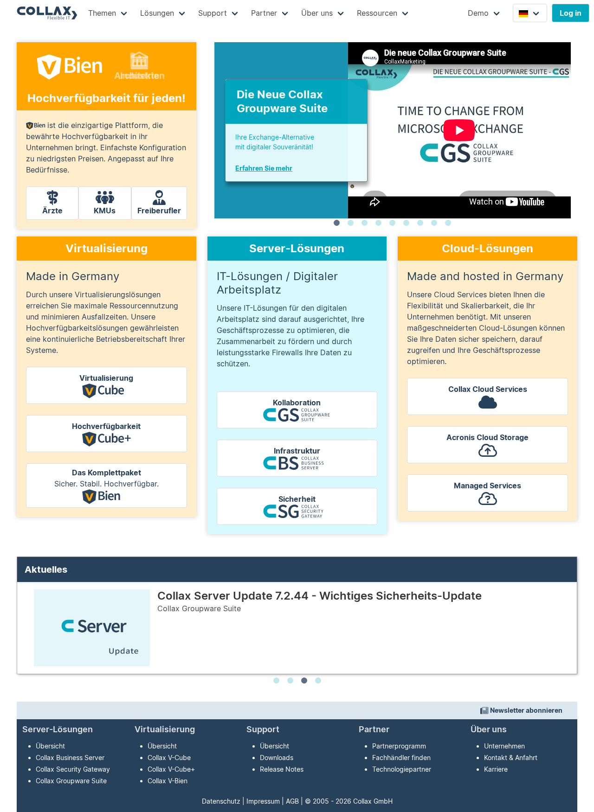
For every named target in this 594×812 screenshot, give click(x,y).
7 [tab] (420, 223)
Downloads (276, 757)
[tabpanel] (392, 130)
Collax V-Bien (167, 781)
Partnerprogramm (399, 746)
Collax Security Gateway (73, 769)
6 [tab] (406, 223)
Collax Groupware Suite (71, 781)
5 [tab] (392, 223)
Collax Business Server (70, 757)
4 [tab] (378, 223)
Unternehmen (504, 746)
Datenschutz (221, 801)
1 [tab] (336, 223)
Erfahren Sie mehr (263, 168)
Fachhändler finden (401, 757)
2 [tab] (350, 223)
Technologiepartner (401, 769)
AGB (292, 801)
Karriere (496, 769)
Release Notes (281, 769)
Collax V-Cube (169, 757)
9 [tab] (447, 223)
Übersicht (50, 746)
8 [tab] (434, 223)
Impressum (263, 801)
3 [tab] (364, 223)
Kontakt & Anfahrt (510, 757)
